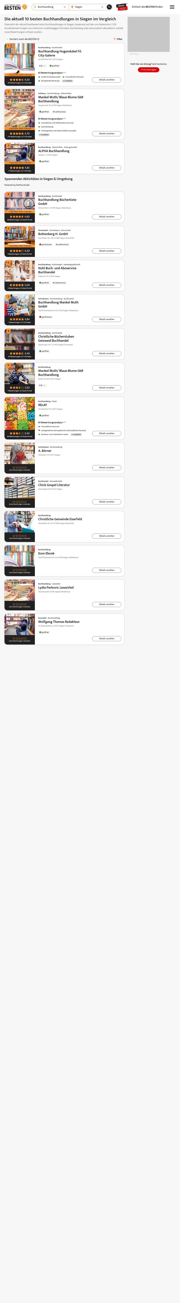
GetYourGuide (23, 185)
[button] (106, 79)
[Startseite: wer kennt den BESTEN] (16, 7)
